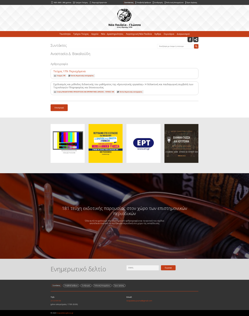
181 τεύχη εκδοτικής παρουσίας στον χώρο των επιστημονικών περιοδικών (124, 210)
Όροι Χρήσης (191, 2)
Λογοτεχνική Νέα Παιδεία (139, 33)
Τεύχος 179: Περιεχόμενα (69, 71)
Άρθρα (157, 33)
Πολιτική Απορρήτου (175, 2)
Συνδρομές (158, 2)
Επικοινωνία (124, 39)
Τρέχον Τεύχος (81, 33)
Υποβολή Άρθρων (144, 2)
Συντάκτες (128, 2)
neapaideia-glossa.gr (65, 313)
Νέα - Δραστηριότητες (112, 33)
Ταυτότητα (65, 33)
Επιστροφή (59, 107)
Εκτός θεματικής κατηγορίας (82, 76)
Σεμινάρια (169, 33)
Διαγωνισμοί (183, 33)
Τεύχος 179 (61, 76)
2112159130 (56, 300)
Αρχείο (94, 33)
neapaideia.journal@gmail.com (139, 300)
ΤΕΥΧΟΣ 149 (85, 92)
